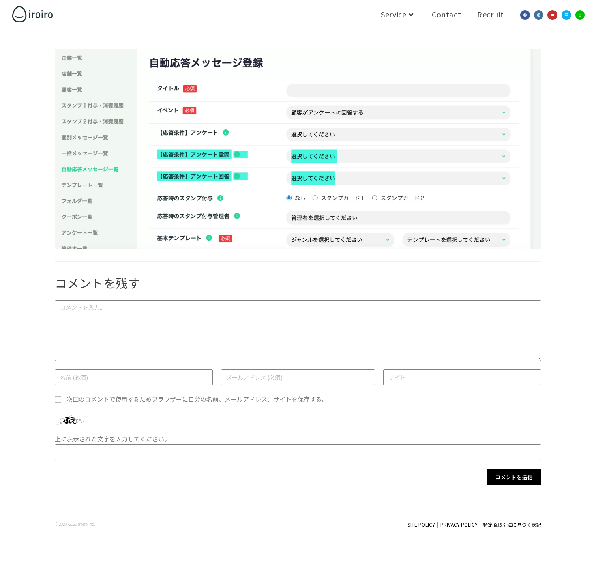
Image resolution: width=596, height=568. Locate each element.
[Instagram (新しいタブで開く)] (538, 15)
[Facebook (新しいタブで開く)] (525, 15)
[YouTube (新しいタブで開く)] (552, 15)
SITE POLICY (421, 524)
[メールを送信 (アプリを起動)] (566, 15)
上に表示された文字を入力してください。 (112, 439)
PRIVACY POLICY (459, 524)
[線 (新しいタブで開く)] (580, 15)
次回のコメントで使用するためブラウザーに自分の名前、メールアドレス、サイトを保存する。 (197, 399)
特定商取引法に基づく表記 (512, 524)
